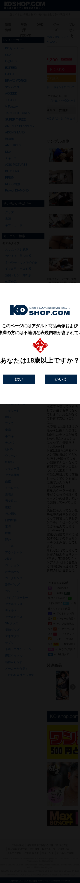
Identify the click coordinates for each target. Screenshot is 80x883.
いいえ (61, 379)
